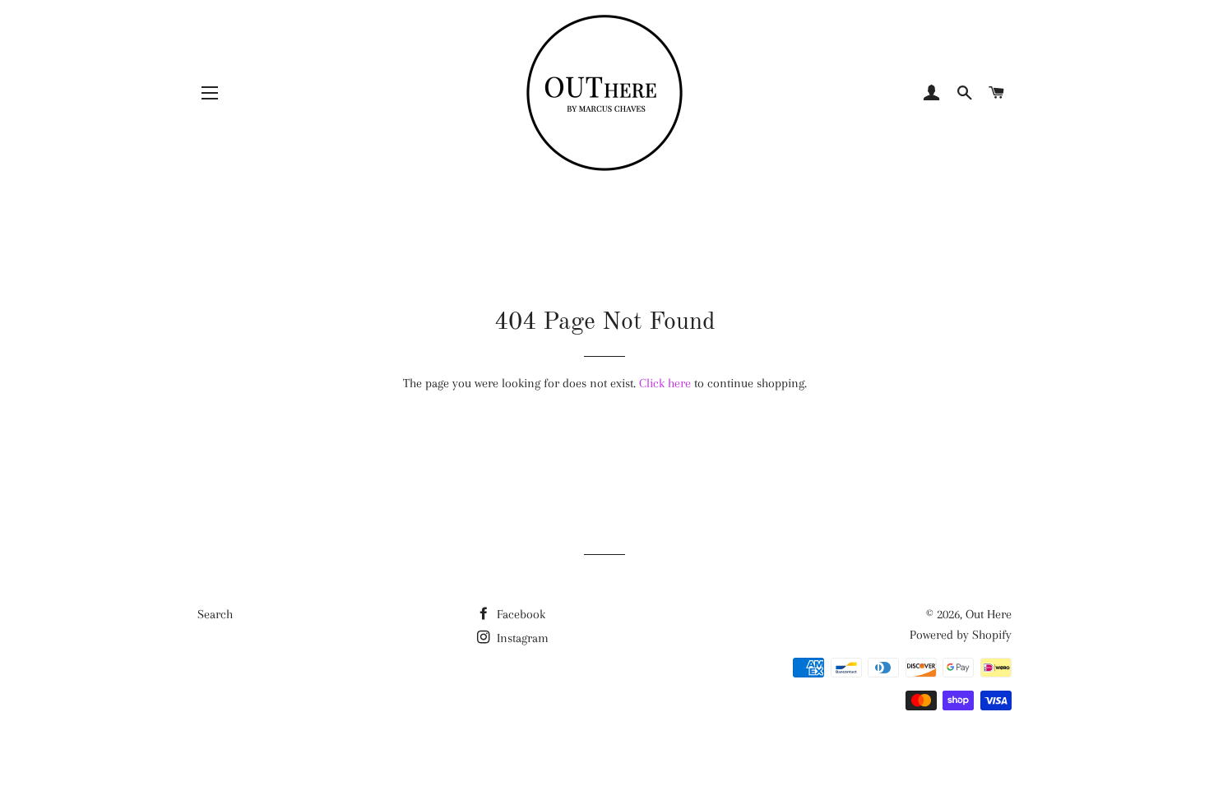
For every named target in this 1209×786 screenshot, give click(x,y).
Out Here (989, 614)
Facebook (519, 614)
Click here (665, 383)
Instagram (521, 638)
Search (215, 614)
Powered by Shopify (961, 634)
